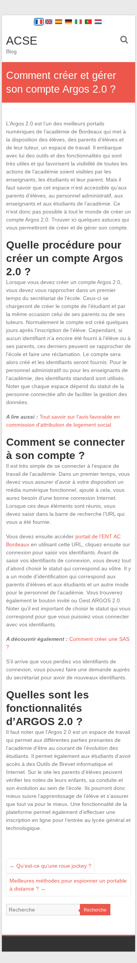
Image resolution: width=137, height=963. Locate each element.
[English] (49, 21)
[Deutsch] (68, 21)
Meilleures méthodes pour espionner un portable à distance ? (68, 885)
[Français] (39, 21)
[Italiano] (78, 21)
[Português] (88, 21)
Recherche (95, 910)
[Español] (58, 21)
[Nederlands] (98, 21)
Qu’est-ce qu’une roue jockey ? (50, 866)
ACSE (21, 40)
